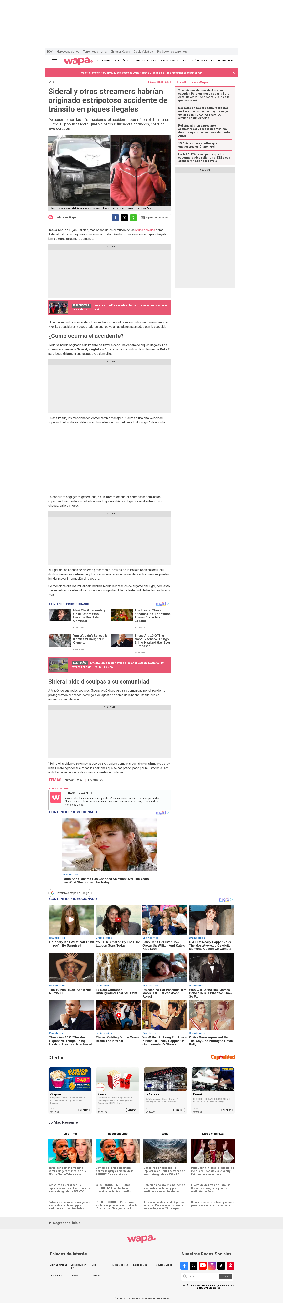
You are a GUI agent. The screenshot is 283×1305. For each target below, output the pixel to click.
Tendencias (95, 780)
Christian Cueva (120, 51)
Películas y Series (163, 1265)
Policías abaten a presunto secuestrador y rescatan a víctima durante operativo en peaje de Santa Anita (204, 130)
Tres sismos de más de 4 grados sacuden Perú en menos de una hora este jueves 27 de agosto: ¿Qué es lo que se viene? (203, 95)
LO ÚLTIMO (103, 60)
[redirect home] (78, 61)
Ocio (52, 82)
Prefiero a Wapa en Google (73, 893)
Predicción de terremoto (172, 51)
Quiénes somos (225, 1285)
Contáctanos (188, 1285)
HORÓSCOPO (225, 60)
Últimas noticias (58, 1265)
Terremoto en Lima (95, 51)
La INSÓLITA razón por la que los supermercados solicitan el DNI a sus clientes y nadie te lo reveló (204, 158)
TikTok (69, 780)
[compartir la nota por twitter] (124, 217)
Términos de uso (206, 1285)
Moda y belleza (120, 1265)
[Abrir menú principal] (54, 60)
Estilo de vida (140, 1265)
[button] (234, 73)
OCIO (184, 60)
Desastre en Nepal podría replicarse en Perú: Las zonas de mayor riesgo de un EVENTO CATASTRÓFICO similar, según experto (203, 113)
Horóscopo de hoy (68, 51)
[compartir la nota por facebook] (115, 217)
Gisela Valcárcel (143, 51)
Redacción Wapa (65, 217)
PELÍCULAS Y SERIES (202, 60)
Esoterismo (56, 1275)
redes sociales (145, 230)
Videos (74, 1275)
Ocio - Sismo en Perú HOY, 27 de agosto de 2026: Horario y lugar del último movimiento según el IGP (141, 72)
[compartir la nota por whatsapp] (133, 217)
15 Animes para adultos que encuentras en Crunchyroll (197, 145)
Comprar (84, 1110)
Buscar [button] (226, 1276)
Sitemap (95, 1275)
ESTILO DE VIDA (169, 60)
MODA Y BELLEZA (146, 60)
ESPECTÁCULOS (123, 60)
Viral (80, 780)
